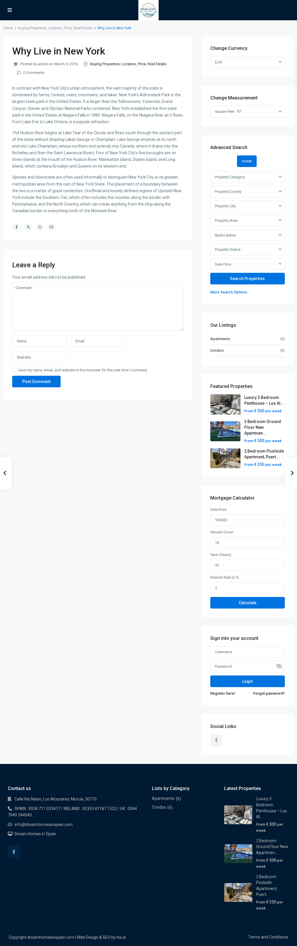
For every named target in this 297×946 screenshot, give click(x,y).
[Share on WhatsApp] (39, 227)
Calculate (247, 602)
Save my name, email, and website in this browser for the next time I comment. (83, 370)
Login (247, 681)
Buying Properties (32, 28)
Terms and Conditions (268, 937)
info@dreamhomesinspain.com (44, 824)
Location (55, 28)
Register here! (222, 693)
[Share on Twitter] (28, 227)
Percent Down (221, 532)
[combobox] (247, 177)
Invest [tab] (247, 161)
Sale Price (223, 264)
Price (68, 28)
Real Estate (83, 28)
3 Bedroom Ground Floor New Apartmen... (262, 427)
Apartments (220, 339)
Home (8, 28)
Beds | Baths (225, 235)
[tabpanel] (247, 233)
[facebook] (216, 740)
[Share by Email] (51, 227)
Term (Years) (220, 555)
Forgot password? (269, 693)
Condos (217, 350)
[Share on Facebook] (16, 227)
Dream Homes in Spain (35, 833)
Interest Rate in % (224, 577)
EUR (218, 62)
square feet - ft (228, 111)
